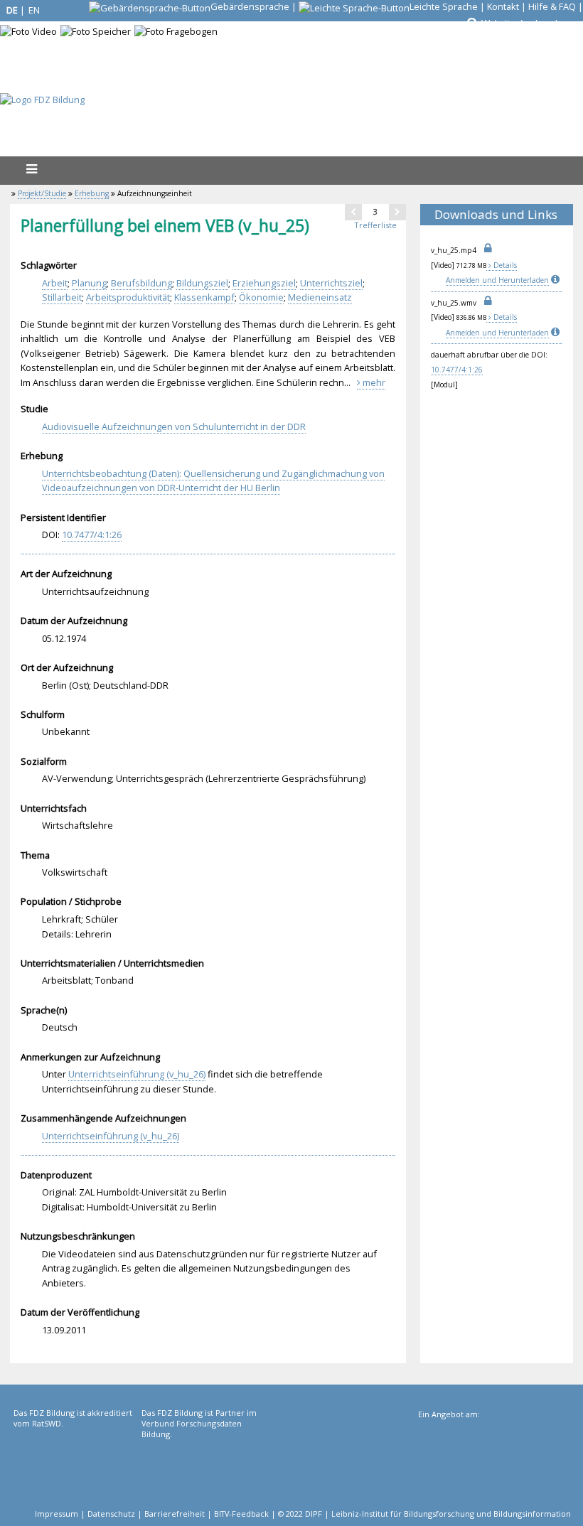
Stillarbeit (62, 297)
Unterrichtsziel (331, 282)
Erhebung (92, 193)
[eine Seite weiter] (397, 211)
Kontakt (503, 6)
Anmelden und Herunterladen (497, 280)
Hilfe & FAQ (552, 6)
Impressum (56, 1513)
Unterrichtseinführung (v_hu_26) (136, 1074)
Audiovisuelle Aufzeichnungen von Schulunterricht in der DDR (174, 426)
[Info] (556, 280)
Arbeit (55, 282)
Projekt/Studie (42, 193)
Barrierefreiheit (174, 1513)
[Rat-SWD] (76, 1465)
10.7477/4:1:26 (457, 370)
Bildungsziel (202, 282)
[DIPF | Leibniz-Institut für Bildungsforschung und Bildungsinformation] (493, 1467)
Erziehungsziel (264, 282)
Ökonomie (261, 297)
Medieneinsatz (320, 297)
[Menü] (31, 168)
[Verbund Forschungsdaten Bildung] (204, 1465)
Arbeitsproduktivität (128, 297)
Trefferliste (375, 225)
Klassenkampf (204, 297)
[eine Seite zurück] (353, 211)
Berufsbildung (141, 282)
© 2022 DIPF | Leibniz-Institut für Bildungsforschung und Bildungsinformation (424, 1513)
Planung (89, 282)
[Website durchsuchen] (471, 23)
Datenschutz (111, 1513)
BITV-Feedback (241, 1513)
